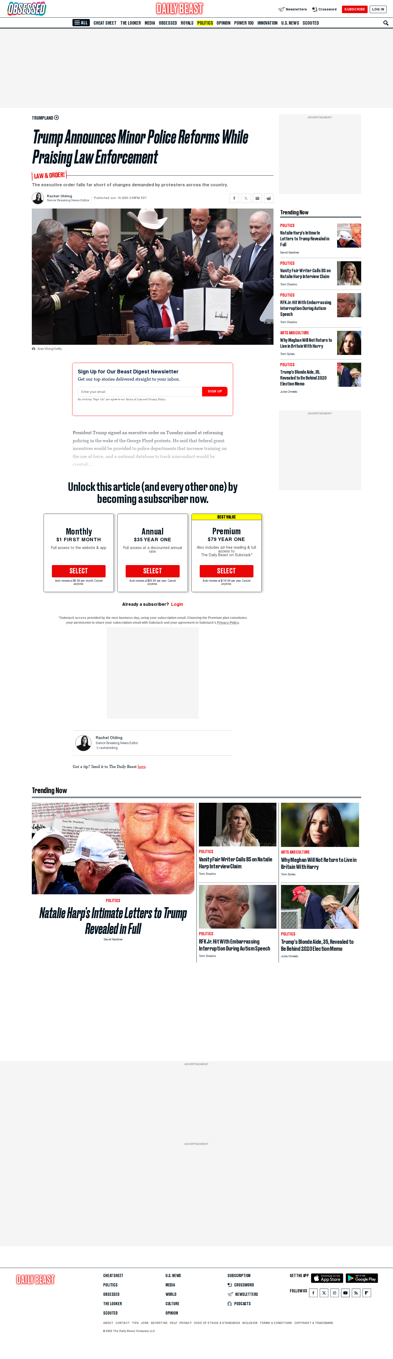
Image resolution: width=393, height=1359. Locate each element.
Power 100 (244, 23)
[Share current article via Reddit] (268, 198)
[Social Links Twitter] (324, 1294)
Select (79, 571)
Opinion (223, 23)
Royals (187, 23)
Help (173, 1322)
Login (177, 604)
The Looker (130, 23)
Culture (172, 1304)
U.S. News (290, 23)
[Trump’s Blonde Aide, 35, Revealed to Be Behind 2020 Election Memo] (349, 385)
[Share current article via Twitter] (246, 198)
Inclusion (249, 1322)
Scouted (311, 23)
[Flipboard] (367, 1294)
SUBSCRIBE (354, 9)
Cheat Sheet (105, 23)
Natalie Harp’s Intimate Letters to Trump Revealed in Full (113, 920)
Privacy (185, 1322)
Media (150, 23)
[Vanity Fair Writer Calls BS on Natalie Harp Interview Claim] (349, 284)
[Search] (386, 23)
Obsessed (168, 23)
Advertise (159, 1322)
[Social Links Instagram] (334, 1294)
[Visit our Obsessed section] (43, 9)
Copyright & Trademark (313, 1322)
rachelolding (108, 748)
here (141, 766)
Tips (135, 1322)
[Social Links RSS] (356, 1294)
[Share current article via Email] (257, 198)
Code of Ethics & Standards (217, 1322)
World (170, 1294)
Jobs (145, 1322)
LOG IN (378, 9)
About (108, 1322)
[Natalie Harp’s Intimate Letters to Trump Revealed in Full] (349, 246)
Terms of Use (134, 399)
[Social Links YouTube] (345, 1294)
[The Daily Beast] (180, 9)
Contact (122, 1322)
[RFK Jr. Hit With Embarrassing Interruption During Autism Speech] (349, 315)
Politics (205, 23)
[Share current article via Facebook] (234, 198)
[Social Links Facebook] (313, 1294)
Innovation (267, 23)
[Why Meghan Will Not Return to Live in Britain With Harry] (349, 353)
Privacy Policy (157, 399)
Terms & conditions (276, 1322)
